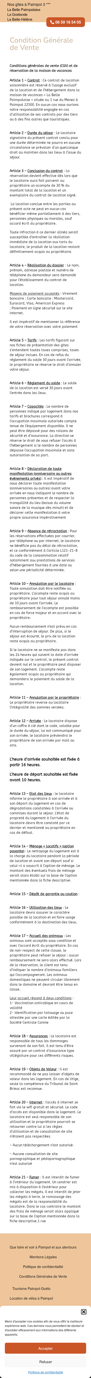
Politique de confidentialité (45, 1372)
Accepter (45, 1348)
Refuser (45, 1361)
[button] (83, 1311)
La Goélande (17, 14)
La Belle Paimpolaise (23, 9)
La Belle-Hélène (19, 19)
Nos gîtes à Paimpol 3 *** (28, 4)
